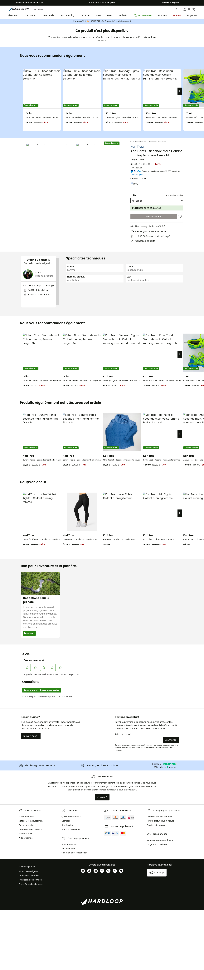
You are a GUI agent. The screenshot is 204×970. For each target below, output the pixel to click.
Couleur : (138, 179)
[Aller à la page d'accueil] (132, 142)
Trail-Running (67, 15)
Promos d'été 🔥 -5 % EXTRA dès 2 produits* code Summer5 (102, 21)
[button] (50, 168)
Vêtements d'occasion (157, 142)
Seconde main (144, 15)
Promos (177, 15)
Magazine (192, 15)
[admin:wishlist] (180, 216)
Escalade (85, 15)
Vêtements (12, 15)
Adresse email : (123, 734)
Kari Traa (137, 146)
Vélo (98, 15)
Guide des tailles (174, 195)
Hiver (109, 15)
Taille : (133, 195)
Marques (162, 15)
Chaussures (30, 15)
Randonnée (48, 15)
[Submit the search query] (177, 10)
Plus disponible (153, 216)
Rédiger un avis (137, 159)
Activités (123, 15)
